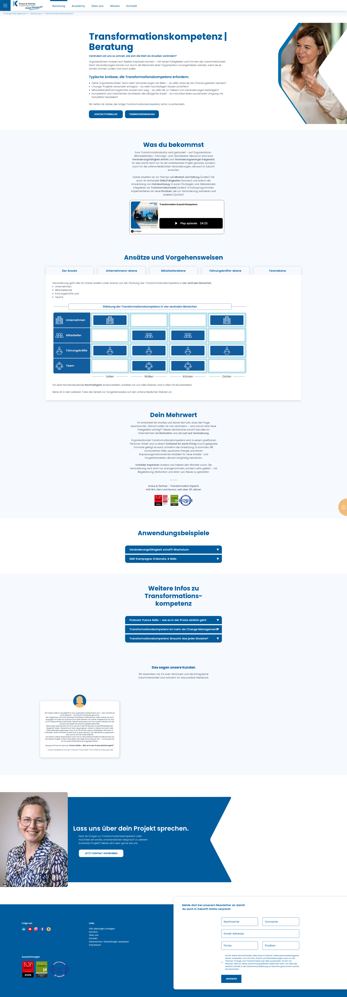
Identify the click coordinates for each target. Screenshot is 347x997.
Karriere (93, 931)
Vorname (271, 922)
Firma (228, 945)
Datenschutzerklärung (257, 966)
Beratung (58, 6)
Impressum (95, 944)
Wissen (115, 6)
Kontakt (131, 6)
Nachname (231, 922)
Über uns (97, 6)
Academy (78, 6)
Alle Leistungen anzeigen (102, 928)
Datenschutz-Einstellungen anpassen (109, 941)
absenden (231, 978)
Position (270, 945)
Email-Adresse (234, 933)
